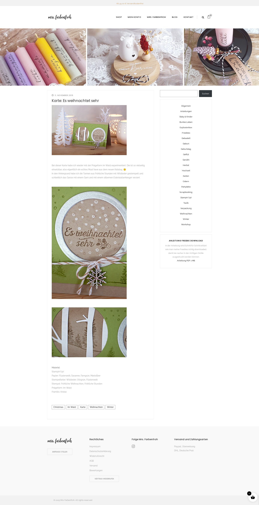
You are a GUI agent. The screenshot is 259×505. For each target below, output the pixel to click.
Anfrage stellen (59, 452)
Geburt (186, 144)
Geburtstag (186, 149)
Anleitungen (186, 111)
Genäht (186, 160)
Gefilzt (186, 154)
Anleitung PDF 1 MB (186, 260)
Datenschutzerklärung (100, 451)
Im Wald (72, 407)
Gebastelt (186, 138)
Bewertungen (96, 470)
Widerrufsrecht (96, 456)
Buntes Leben (186, 122)
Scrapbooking (186, 192)
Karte (82, 407)
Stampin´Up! (186, 197)
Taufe (186, 203)
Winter (110, 407)
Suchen (205, 94)
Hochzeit (186, 170)
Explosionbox (186, 127)
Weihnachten (96, 407)
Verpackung (186, 208)
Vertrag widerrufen (104, 478)
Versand (93, 465)
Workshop (186, 224)
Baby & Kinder (186, 117)
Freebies (186, 133)
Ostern (186, 181)
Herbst (186, 165)
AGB (91, 461)
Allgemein (186, 106)
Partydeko (186, 187)
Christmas (58, 407)
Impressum (94, 446)
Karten (186, 176)
